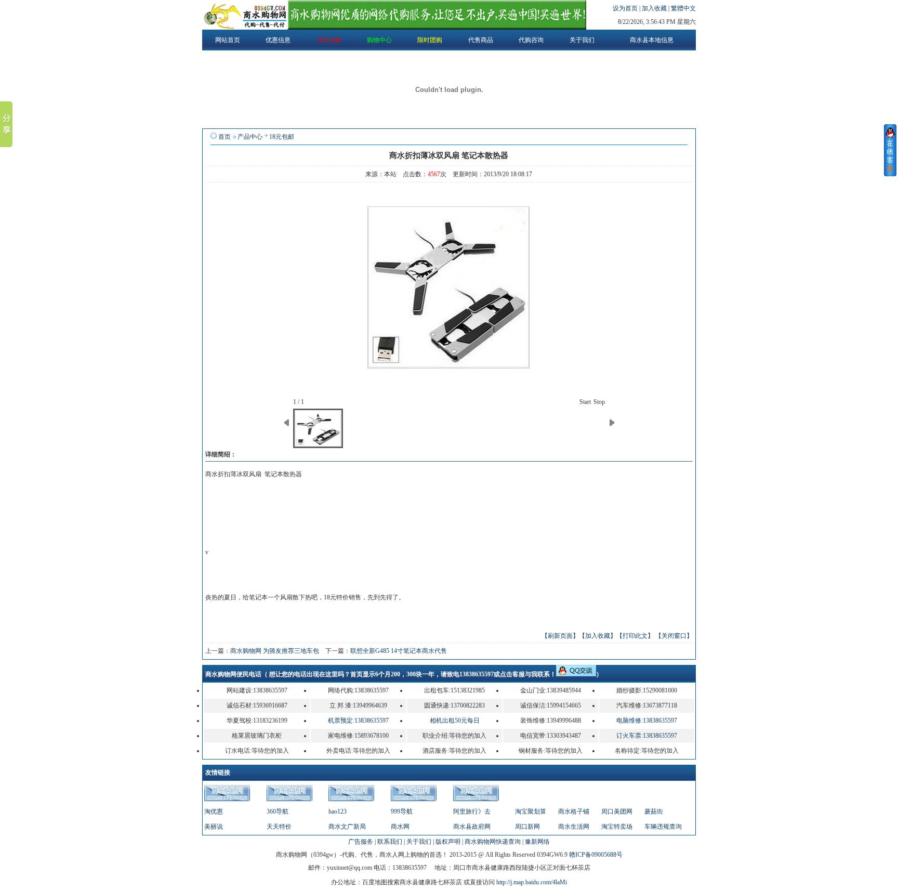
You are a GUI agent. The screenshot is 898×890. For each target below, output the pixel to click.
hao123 (337, 811)
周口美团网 (616, 811)
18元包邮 (281, 136)
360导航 (277, 811)
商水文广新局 (347, 826)
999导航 (402, 811)
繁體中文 (683, 8)
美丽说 (213, 826)
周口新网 (527, 826)
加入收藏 (655, 8)
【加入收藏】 (597, 635)
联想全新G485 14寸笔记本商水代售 (398, 651)
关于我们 (418, 841)
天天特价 (279, 826)
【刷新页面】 (560, 635)
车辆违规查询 (663, 826)
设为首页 (626, 8)
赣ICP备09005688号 (596, 854)
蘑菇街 (653, 811)
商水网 (400, 826)
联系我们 (389, 841)
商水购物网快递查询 (493, 841)
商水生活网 (573, 826)
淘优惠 (213, 811)
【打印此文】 (635, 635)
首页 (224, 136)
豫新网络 (537, 841)
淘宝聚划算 (530, 811)
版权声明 (447, 841)
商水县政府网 (472, 826)
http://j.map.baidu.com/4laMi (531, 882)
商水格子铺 (573, 811)
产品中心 (249, 136)
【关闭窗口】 (674, 635)
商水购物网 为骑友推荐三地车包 (274, 651)
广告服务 (360, 841)
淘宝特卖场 (616, 826)
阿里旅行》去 (472, 811)
